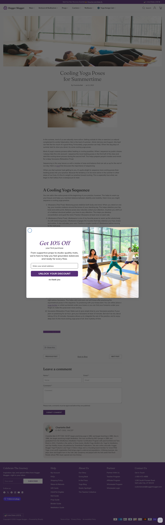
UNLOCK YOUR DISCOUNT (54, 273)
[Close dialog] (30, 230)
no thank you (54, 280)
